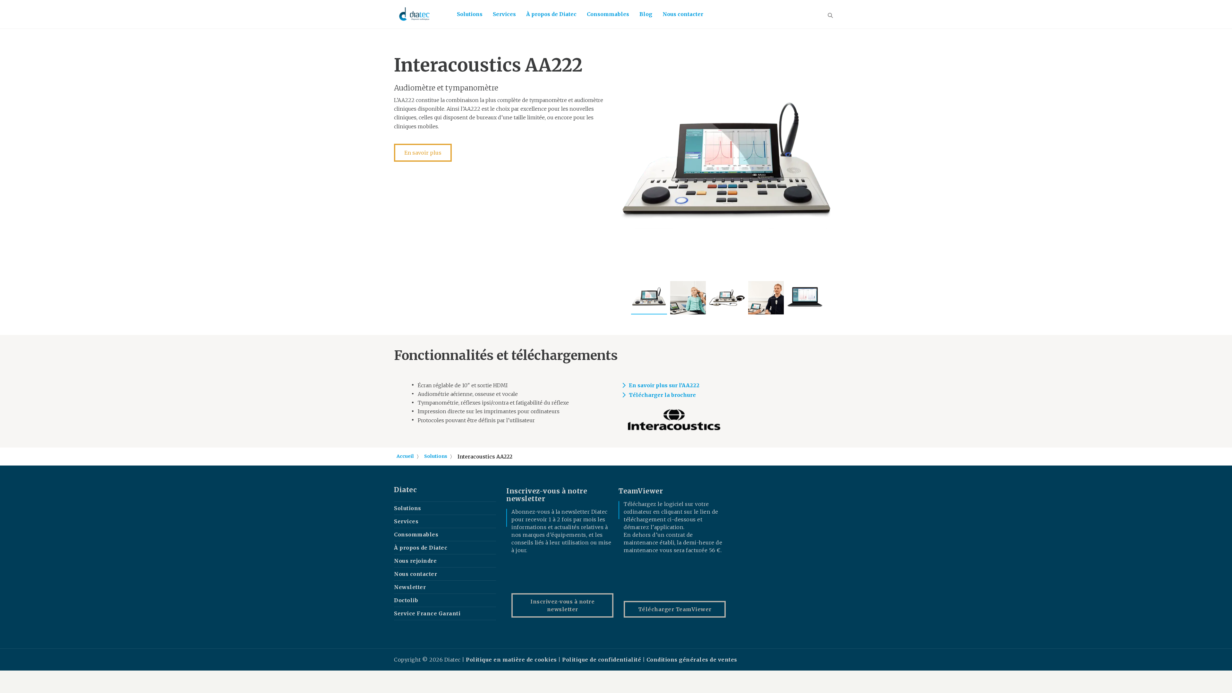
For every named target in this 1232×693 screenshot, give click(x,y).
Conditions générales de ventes (691, 659)
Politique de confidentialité (601, 659)
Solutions (470, 14)
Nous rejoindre (415, 561)
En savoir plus (422, 153)
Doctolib (406, 600)
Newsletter (410, 587)
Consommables (608, 14)
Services (504, 14)
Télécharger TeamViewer (675, 609)
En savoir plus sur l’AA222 (664, 385)
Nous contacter (683, 14)
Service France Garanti (427, 613)
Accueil (405, 456)
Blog (645, 14)
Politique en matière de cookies (512, 659)
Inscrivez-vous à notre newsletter (562, 605)
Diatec (405, 490)
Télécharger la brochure (662, 395)
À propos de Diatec (551, 14)
